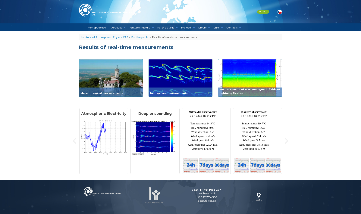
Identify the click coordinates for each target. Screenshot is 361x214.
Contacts (231, 27)
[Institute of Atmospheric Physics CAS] (105, 10)
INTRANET (263, 12)
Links (216, 27)
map (259, 199)
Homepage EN (96, 27)
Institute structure (139, 27)
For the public (165, 27)
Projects (186, 27)
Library (202, 27)
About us (116, 27)
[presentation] (74, 140)
